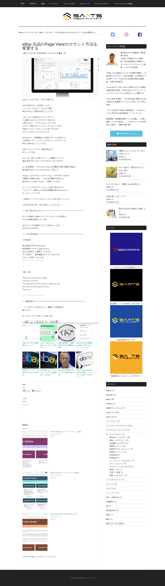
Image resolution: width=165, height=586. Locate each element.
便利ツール (113, 469)
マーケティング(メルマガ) (119, 466)
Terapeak (113, 458)
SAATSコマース (115, 446)
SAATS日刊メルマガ (127, 134)
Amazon (109, 395)
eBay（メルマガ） (37, 557)
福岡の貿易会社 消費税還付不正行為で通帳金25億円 (66, 345)
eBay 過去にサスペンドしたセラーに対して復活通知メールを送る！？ (48, 372)
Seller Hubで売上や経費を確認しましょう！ (30, 344)
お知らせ (122, 157)
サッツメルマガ (49, 557)
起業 (108, 515)
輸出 (108, 519)
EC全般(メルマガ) (116, 443)
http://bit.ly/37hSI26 (30, 228)
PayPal (109, 404)
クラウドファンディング (116, 430)
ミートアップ (111, 493)
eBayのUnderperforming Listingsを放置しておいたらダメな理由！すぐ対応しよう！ (84, 373)
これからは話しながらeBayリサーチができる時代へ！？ (48, 345)
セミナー (109, 484)
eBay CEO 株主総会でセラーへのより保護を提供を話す (66, 372)
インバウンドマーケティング (117, 426)
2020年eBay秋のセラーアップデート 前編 (65, 432)
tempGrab (113, 455)
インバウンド (111, 421)
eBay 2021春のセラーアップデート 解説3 (64, 473)
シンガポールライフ (114, 480)
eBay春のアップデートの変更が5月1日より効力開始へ (30, 372)
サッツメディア (82, 17)
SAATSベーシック (116, 452)
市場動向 (109, 502)
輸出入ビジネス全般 (114, 523)
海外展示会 (110, 510)
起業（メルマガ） (116, 475)
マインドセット (115, 464)
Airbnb (108, 390)
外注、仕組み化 (112, 497)
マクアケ (109, 488)
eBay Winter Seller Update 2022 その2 (63, 514)
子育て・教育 (114, 472)
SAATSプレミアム (113, 408)
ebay (108, 399)
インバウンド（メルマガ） (120, 461)
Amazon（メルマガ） (118, 437)
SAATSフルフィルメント (119, 449)
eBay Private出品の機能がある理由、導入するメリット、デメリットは (84, 345)
